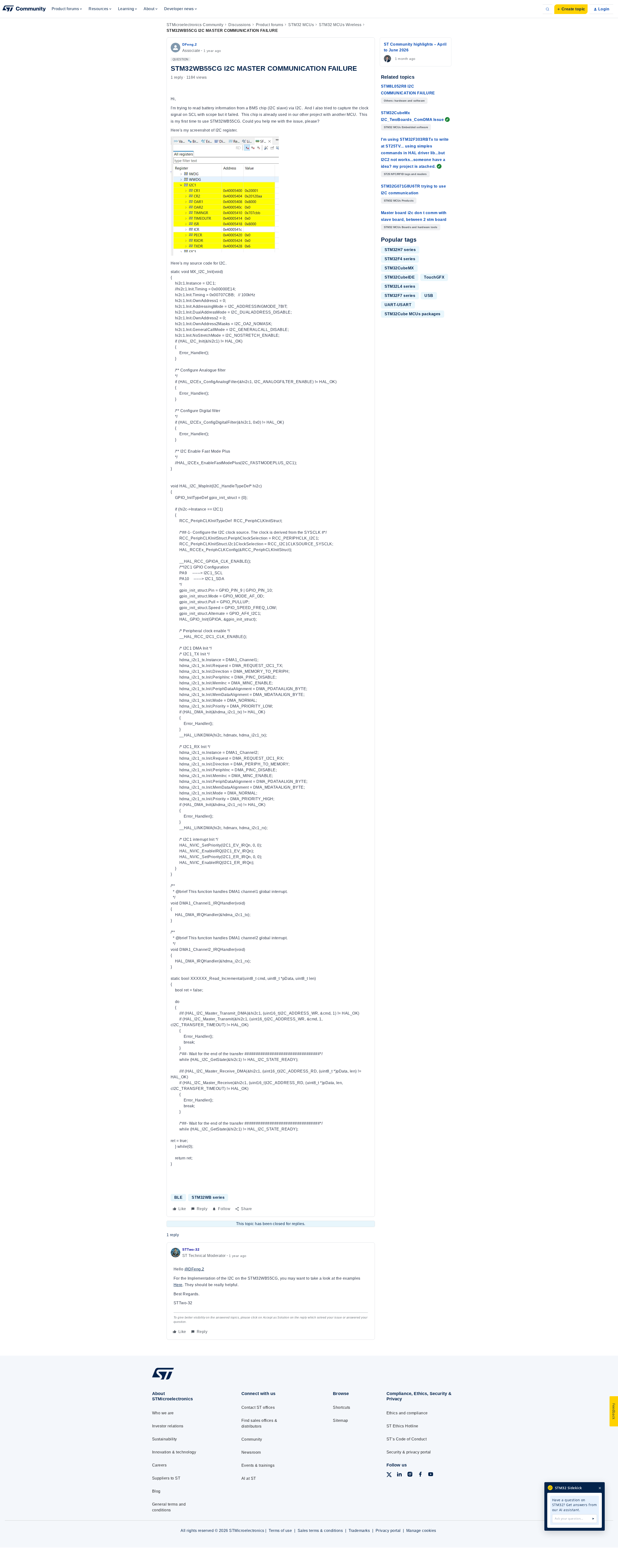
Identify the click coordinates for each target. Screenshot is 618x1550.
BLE (178, 1197)
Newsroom (251, 1452)
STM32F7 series (400, 296)
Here (178, 1285)
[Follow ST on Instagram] (410, 1475)
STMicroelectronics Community (195, 25)
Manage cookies (421, 1531)
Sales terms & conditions (320, 1531)
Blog (156, 1491)
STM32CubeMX (399, 268)
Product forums (269, 25)
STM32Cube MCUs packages (413, 314)
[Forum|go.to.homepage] (24, 9)
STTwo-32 (190, 1249)
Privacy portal (388, 1531)
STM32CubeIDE (400, 277)
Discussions (239, 25)
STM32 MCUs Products (399, 200)
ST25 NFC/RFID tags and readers (405, 174)
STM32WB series (208, 1197)
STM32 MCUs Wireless (340, 25)
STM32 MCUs (301, 25)
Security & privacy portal (408, 1452)
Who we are (163, 1413)
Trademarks (359, 1531)
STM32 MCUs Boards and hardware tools (410, 227)
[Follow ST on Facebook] (420, 1475)
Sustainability (164, 1439)
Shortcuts (341, 1407)
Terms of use (280, 1531)
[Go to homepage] (187, 1379)
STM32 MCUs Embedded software (406, 127)
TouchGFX (434, 277)
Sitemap (340, 1420)
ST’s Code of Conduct (406, 1439)
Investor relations (167, 1426)
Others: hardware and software (404, 100)
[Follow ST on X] (389, 1475)
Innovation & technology (174, 1452)
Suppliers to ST (166, 1478)
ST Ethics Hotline (402, 1426)
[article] (271, 1291)
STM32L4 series (400, 286)
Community (251, 1439)
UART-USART (398, 305)
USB (428, 296)
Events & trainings (258, 1465)
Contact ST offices (258, 1407)
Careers (159, 1465)
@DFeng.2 (194, 1269)
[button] (571, 9)
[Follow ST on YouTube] (431, 1475)
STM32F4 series (400, 259)
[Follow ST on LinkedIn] (399, 1475)
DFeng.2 (189, 44)
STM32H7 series (400, 250)
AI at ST (248, 1478)
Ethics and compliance (407, 1413)
